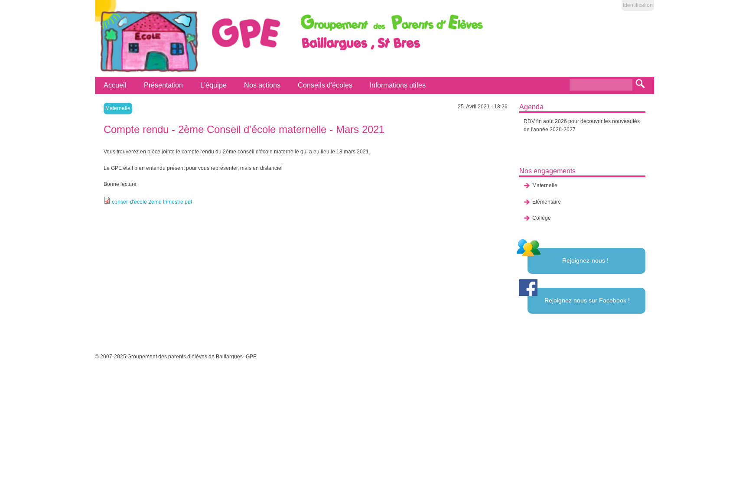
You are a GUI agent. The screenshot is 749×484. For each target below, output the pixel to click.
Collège (541, 218)
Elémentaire (546, 202)
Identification (638, 5)
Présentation (163, 85)
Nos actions (262, 85)
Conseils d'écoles (325, 85)
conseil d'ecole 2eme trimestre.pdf (152, 202)
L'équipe (213, 85)
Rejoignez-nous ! (585, 260)
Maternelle (117, 108)
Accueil (115, 85)
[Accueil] (147, 72)
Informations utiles (398, 85)
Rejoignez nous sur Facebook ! (587, 300)
